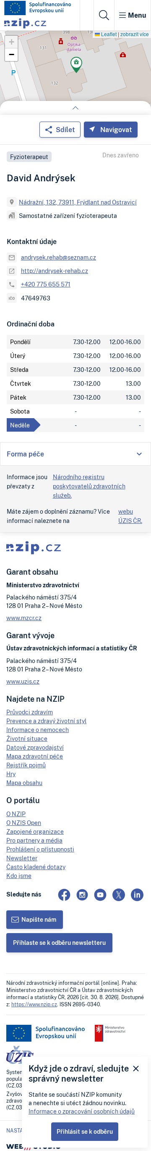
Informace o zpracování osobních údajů (82, 1111)
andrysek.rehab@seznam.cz (58, 257)
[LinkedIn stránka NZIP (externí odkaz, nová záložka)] (137, 894)
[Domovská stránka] (37, 8)
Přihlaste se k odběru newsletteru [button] (59, 942)
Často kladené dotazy (35, 866)
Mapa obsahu (24, 782)
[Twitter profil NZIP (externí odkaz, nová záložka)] (118, 894)
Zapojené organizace (35, 831)
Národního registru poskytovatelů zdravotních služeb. (89, 486)
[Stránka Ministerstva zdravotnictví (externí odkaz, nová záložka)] (110, 1033)
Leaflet (108, 33)
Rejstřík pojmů (26, 765)
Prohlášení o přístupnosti (40, 849)
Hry (11, 773)
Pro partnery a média (34, 840)
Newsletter (21, 858)
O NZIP (16, 813)
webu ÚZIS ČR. (130, 516)
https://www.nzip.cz (34, 1004)
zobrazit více (134, 33)
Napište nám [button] (38, 919)
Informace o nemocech (37, 729)
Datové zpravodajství (35, 747)
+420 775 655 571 (45, 284)
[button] (76, 66)
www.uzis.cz (22, 681)
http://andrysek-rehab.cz (54, 270)
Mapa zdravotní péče (34, 756)
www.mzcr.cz (24, 617)
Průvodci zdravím (29, 712)
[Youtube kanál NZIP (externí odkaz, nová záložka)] (100, 894)
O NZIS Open (23, 822)
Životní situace (26, 738)
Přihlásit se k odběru (85, 1131)
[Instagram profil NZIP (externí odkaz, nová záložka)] (82, 895)
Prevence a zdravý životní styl (46, 720)
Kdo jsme (18, 875)
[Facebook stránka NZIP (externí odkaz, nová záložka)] (64, 894)
